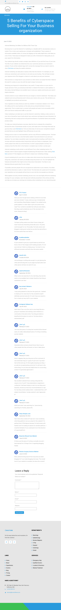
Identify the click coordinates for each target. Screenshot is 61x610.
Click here (10, 68)
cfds (20, 217)
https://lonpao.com (24, 413)
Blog (7, 570)
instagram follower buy (26, 304)
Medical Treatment (38, 568)
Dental (34, 550)
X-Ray (34, 542)
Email (17, 499)
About (7, 563)
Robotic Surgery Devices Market (28, 451)
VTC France (22, 192)
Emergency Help (37, 560)
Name (17, 492)
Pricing (8, 573)
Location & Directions (38, 565)
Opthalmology (36, 537)
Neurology (35, 535)
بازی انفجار (22, 324)
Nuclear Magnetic (37, 540)
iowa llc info (22, 255)
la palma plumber (24, 237)
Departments (9, 565)
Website (17, 505)
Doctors (8, 568)
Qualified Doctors (37, 563)
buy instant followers (25, 286)
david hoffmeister (24, 271)
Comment (18, 480)
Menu (8, 15)
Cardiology (36, 547)
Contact (8, 575)
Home (7, 560)
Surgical (35, 545)
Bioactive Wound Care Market (28, 436)
